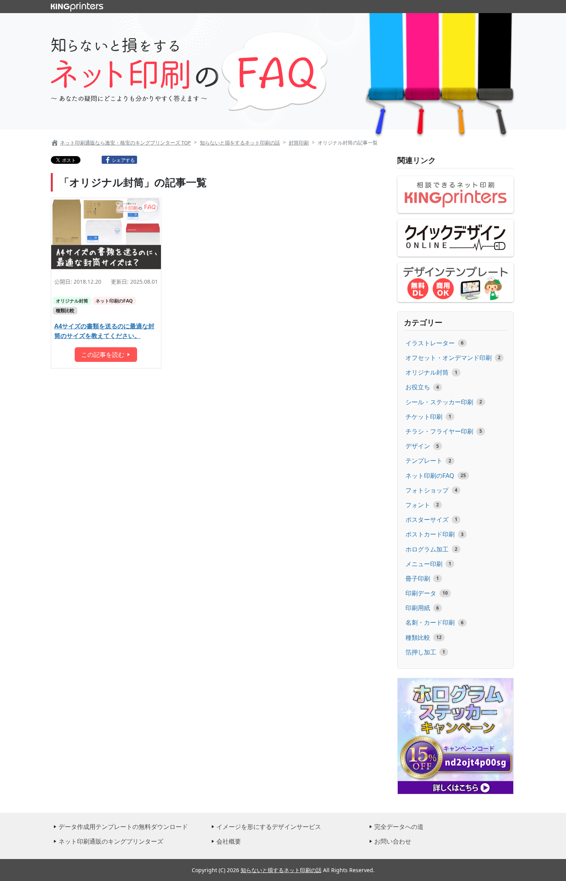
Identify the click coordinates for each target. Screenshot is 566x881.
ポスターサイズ (427, 519)
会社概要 (228, 841)
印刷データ (420, 593)
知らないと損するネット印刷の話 (281, 870)
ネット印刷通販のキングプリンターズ (111, 841)
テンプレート (423, 460)
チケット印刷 (423, 416)
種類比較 (65, 310)
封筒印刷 (299, 142)
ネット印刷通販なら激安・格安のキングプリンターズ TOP (125, 142)
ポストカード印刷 (430, 534)
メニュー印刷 (423, 564)
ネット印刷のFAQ (114, 301)
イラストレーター (430, 343)
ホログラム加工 (427, 549)
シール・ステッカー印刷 (439, 402)
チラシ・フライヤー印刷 (439, 431)
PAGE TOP (534, 873)
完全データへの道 (399, 826)
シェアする (123, 160)
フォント (417, 505)
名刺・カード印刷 (430, 622)
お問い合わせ (392, 841)
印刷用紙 (417, 608)
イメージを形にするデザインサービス (268, 826)
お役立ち (417, 387)
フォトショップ (427, 490)
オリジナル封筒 (72, 301)
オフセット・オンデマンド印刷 (448, 357)
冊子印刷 (417, 578)
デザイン (417, 446)
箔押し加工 (420, 652)
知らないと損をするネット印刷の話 (240, 142)
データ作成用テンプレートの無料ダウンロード (123, 826)
